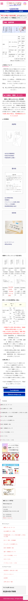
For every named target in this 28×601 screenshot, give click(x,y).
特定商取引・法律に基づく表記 (11, 570)
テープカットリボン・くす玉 (7, 440)
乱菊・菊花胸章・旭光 (6, 424)
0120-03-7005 (14, 9)
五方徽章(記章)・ (14, 412)
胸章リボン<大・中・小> (6, 404)
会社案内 (6, 578)
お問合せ (7, 11)
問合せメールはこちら (7, 517)
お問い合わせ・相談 (8, 581)
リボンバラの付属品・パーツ (7, 432)
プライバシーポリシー (9, 574)
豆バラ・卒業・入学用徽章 (7, 416)
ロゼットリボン (4, 436)
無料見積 (21, 11)
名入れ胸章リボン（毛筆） (7, 408)
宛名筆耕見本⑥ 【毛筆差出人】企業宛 (10, 291)
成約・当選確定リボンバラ (7, 428)
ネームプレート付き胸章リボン (8, 420)
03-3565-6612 (14, 390)
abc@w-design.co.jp (14, 394)
